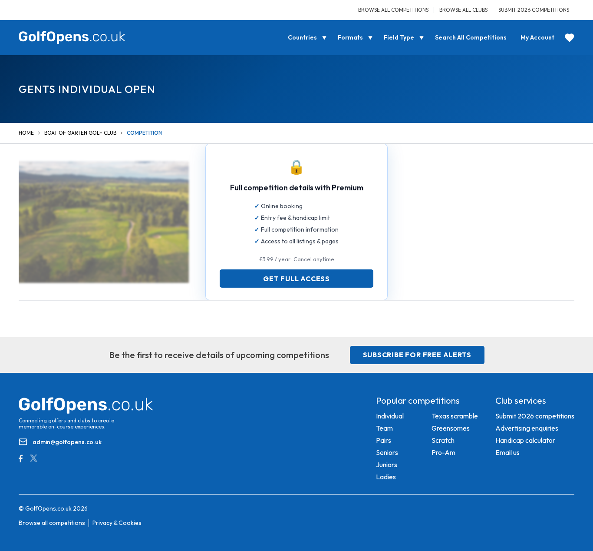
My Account (537, 37)
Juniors (386, 464)
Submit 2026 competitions (533, 10)
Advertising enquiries (526, 428)
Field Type (399, 37)
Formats (350, 37)
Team (384, 428)
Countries (302, 37)
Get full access (296, 278)
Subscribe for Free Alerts (417, 354)
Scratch (443, 440)
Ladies (386, 476)
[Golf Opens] (72, 37)
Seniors (387, 452)
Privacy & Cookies (117, 523)
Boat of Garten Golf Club (80, 132)
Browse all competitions (393, 10)
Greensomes (451, 428)
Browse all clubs (463, 10)
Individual (390, 416)
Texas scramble (455, 416)
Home (26, 132)
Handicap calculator (525, 440)
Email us (507, 452)
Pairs (383, 440)
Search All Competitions (471, 37)
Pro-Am (443, 452)
